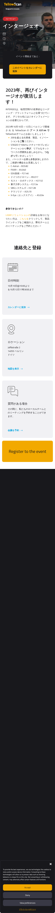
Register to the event (27, 451)
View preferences (27, 902)
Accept (27, 887)
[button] (50, 864)
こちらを (24, 218)
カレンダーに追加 (17, 307)
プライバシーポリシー (27, 909)
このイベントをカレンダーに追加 (27, 69)
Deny (27, 895)
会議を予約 (14, 430)
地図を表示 (14, 368)
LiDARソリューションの (18, 215)
